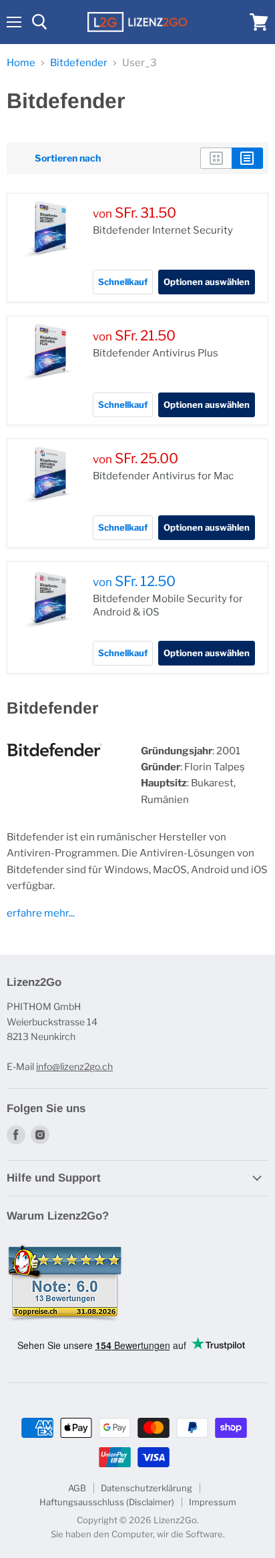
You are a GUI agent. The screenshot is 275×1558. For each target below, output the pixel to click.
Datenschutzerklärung (146, 1488)
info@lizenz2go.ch (74, 1066)
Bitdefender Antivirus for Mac (163, 476)
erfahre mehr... (41, 913)
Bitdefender (78, 63)
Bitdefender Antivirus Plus (155, 353)
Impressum (212, 1502)
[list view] (247, 158)
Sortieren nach (68, 158)
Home (21, 63)
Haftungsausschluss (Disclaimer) (106, 1502)
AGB (77, 1488)
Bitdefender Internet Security (163, 230)
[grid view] (216, 158)
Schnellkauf (123, 281)
